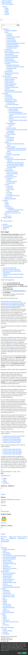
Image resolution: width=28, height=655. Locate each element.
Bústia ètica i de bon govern (10, 568)
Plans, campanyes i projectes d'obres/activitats (14, 555)
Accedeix (3, 494)
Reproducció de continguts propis (11, 269)
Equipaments (6, 590)
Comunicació (6, 620)
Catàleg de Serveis (7, 576)
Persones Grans (7, 604)
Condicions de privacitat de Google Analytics (14, 436)
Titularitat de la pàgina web (9, 268)
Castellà (7, 9)
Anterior (3, 511)
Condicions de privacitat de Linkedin (12, 442)
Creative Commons (15, 347)
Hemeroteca (6, 625)
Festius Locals (6, 610)
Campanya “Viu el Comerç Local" (11, 621)
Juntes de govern (7, 554)
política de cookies (13, 650)
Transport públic (7, 593)
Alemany (7, 13)
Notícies (5, 481)
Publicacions (6, 483)
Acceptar (24, 653)
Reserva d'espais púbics (9, 579)
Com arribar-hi (6, 592)
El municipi (3, 588)
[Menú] (1, 27)
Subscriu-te (3, 522)
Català (6, 8)
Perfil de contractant (8, 562)
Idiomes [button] (5, 6)
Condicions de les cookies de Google (12, 449)
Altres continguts (8, 221)
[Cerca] (18, 25)
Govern (5, 551)
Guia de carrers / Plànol (8, 595)
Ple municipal (6, 552)
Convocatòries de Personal (9, 563)
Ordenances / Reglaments (9, 559)
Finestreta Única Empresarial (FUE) (11, 587)
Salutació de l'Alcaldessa (9, 549)
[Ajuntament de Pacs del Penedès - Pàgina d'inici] (9, 21)
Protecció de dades (7, 225)
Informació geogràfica (8, 612)
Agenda (5, 478)
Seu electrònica (6, 566)
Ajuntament (4, 548)
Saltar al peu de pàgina (7, 4)
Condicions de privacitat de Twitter (11, 437)
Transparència (6, 570)
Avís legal (5, 224)
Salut (4, 598)
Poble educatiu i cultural (9, 596)
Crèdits (4, 229)
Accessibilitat (6, 227)
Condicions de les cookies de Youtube (12, 450)
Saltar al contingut (6, 2)
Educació (5, 599)
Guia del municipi (7, 606)
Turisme (5, 609)
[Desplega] (13, 221)
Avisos (4, 480)
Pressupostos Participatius (9, 557)
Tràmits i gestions (7, 577)
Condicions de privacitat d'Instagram (12, 440)
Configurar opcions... (5, 653)
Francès (7, 14)
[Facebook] (11, 627)
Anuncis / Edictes (7, 560)
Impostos (5, 584)
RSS (4, 623)
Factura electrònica (7, 585)
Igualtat (5, 601)
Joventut (5, 603)
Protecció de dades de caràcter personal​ (13, 277)
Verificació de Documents (9, 573)
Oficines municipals (8, 574)
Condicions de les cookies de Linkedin (12, 453)
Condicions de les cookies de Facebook (12, 452)
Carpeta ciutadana (7, 581)
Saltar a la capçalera (7, 1)
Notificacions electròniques (9, 582)
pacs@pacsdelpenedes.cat (19, 291)
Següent (7, 511)
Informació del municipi (9, 607)
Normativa (5, 565)
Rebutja (19, 653)
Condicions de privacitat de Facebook (12, 439)
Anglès (6, 11)
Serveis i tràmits (5, 571)
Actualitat (3, 614)
